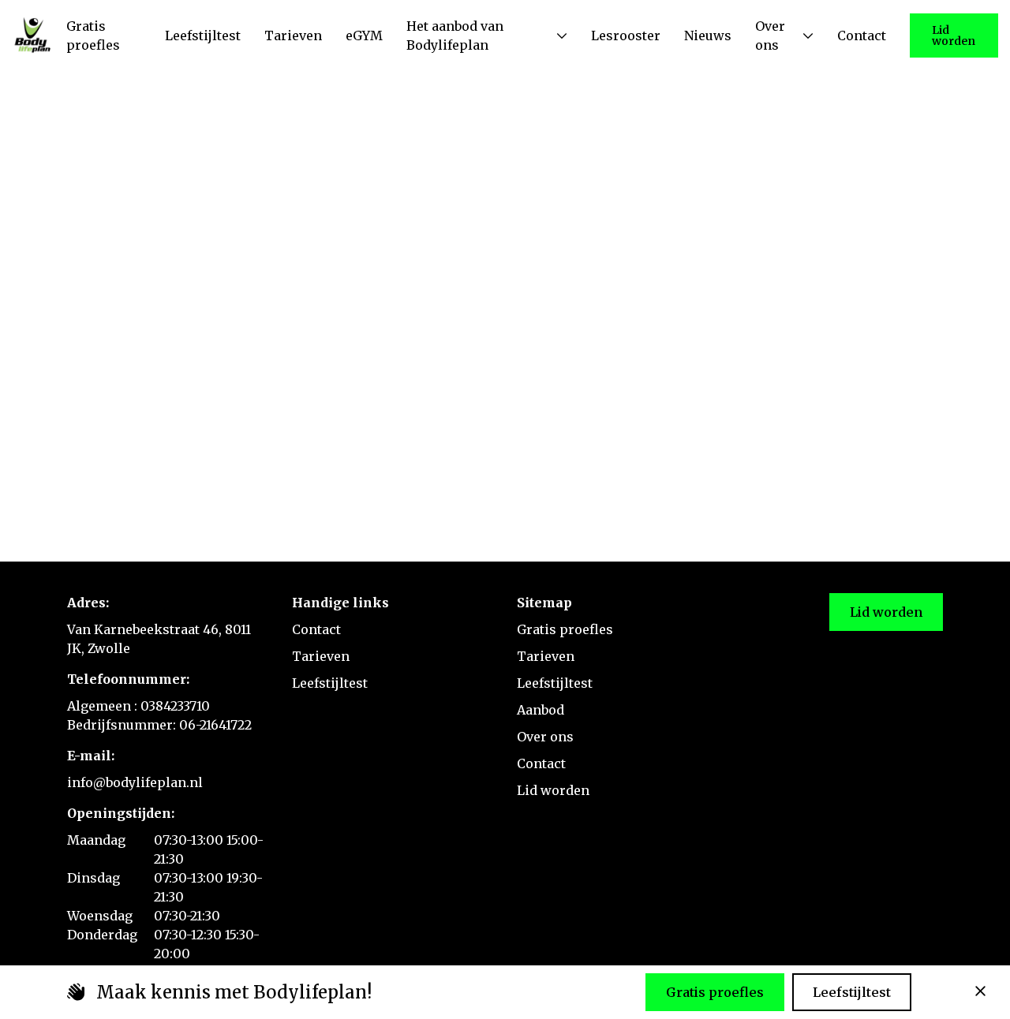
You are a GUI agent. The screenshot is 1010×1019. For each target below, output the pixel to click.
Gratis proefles (565, 629)
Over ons (545, 737)
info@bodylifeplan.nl (135, 782)
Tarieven (321, 656)
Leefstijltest (330, 683)
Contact (316, 629)
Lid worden (953, 35)
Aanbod (540, 710)
